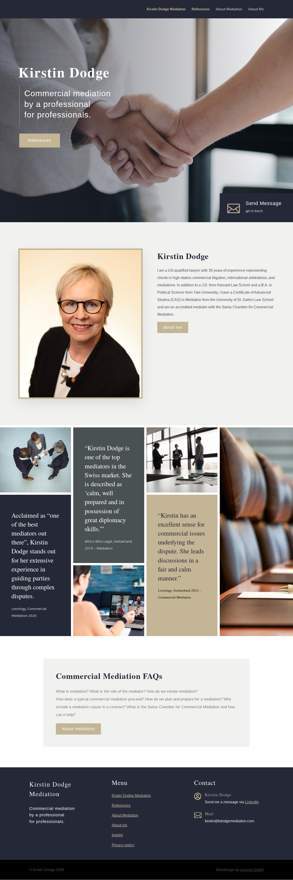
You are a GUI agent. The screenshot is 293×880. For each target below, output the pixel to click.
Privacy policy (123, 845)
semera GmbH (252, 870)
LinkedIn (252, 802)
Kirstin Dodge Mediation (166, 9)
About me (119, 825)
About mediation (78, 729)
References (201, 9)
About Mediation (229, 9)
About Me (256, 9)
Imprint (117, 835)
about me (172, 327)
